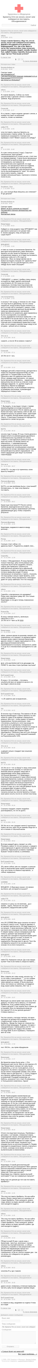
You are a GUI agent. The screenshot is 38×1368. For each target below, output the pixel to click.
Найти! (33, 25)
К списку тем (6, 57)
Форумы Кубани (31, 1359)
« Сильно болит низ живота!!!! (12, 1351)
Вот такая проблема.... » (27, 1354)
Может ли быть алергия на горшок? (15, 208)
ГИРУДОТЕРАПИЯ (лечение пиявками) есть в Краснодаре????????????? (19, 77)
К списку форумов (30, 61)
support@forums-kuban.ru (26, 1361)
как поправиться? (8, 74)
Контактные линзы (8, 214)
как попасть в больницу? (10, 80)
